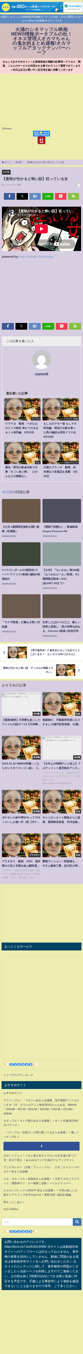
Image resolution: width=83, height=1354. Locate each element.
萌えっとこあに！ (14, 1202)
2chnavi (6, 128)
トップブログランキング (18, 1075)
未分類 (6, 172)
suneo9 (41, 374)
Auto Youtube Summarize (36, 256)
